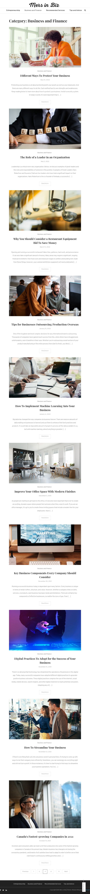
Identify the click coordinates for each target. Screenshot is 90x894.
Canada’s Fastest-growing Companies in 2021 (45, 836)
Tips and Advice (75, 10)
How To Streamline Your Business (45, 747)
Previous (25, 872)
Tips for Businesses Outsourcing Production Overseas (45, 324)
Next (66, 872)
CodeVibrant (86, 890)
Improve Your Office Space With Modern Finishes (45, 491)
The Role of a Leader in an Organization (45, 157)
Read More (45, 102)
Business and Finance (33, 10)
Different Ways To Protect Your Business (45, 75)
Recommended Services (55, 10)
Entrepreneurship (13, 10)
